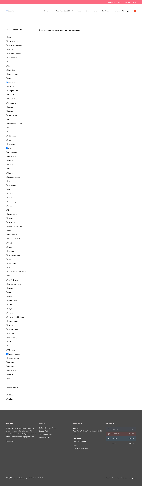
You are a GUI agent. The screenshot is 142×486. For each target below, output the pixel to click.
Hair (9, 181)
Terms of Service (45, 434)
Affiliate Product (13, 41)
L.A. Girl (10, 194)
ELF (9, 128)
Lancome (11, 206)
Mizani (10, 247)
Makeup (10, 218)
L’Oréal (10, 198)
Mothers (11, 251)
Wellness (11, 366)
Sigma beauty (13, 321)
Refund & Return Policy (47, 428)
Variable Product (14, 354)
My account (110, 2)
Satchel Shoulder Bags (16, 317)
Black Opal (11, 70)
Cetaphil (11, 95)
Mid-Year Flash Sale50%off (63, 11)
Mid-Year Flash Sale (15, 239)
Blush (9, 78)
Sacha (10, 305)
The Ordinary (12, 338)
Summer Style (13, 329)
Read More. (10, 441)
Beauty (10, 49)
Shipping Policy (44, 437)
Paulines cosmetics (15, 284)
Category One (13, 91)
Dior (9, 119)
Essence (11, 132)
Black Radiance (13, 74)
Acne (9, 37)
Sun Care (11, 333)
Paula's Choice (13, 280)
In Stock (11, 395)
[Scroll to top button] (137, 481)
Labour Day (12, 202)
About (119, 2)
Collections (12, 103)
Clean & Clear (13, 99)
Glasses (10, 173)
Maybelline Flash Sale (15, 226)
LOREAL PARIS (12, 214)
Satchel (10, 313)
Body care (11, 82)
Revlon (10, 296)
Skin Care (105, 11)
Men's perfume (13, 235)
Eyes (87, 11)
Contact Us (127, 2)
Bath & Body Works (15, 45)
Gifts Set (11, 169)
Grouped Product (14, 177)
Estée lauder (12, 136)
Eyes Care (11, 144)
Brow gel (11, 87)
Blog (134, 2)
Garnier (10, 165)
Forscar (10, 161)
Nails (9, 259)
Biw (9, 66)
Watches (11, 362)
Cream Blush (12, 115)
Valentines (11, 350)
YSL (9, 379)
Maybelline (11, 222)
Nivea (9, 268)
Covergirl (11, 111)
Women (10, 375)
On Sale (10, 399)
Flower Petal (12, 157)
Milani (10, 243)
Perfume (117, 11)
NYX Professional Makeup (17, 272)
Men (9, 231)
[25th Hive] (11, 11)
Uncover (11, 346)
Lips (95, 11)
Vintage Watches (14, 358)
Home (46, 11)
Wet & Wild (12, 371)
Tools (9, 342)
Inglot (10, 189)
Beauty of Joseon (14, 58)
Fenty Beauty (12, 152)
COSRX (10, 107)
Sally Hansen (12, 309)
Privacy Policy (44, 431)
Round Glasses (13, 301)
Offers (10, 276)
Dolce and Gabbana (15, 124)
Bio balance (12, 62)
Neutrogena (12, 264)
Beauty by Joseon (14, 54)
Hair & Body (12, 185)
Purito (10, 292)
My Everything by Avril (15, 255)
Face (79, 11)
